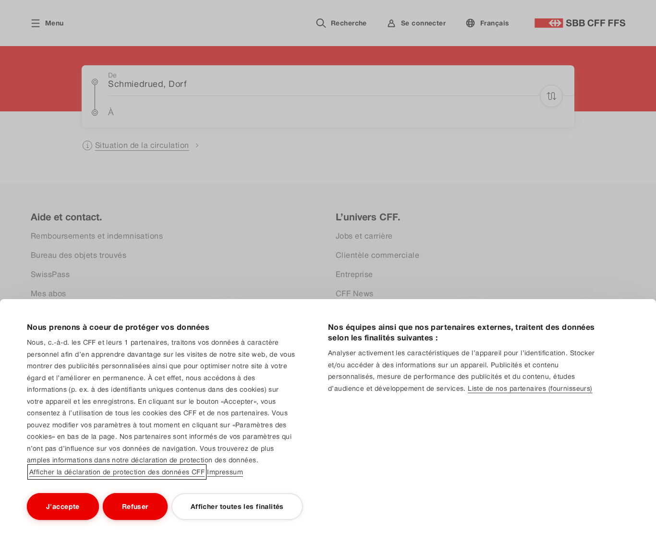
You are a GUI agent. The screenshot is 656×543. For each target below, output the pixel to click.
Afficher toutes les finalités (237, 506)
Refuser (135, 506)
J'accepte (63, 506)
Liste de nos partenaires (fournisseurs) (530, 388)
